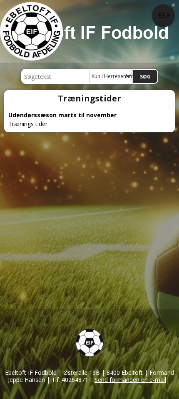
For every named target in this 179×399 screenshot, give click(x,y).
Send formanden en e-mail (130, 380)
